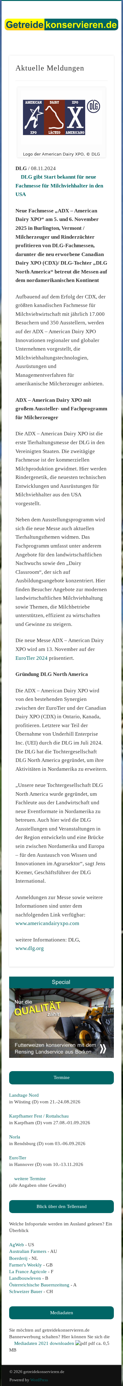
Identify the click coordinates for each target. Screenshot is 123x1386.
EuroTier (17, 1157)
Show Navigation (98, 57)
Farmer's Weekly (25, 1264)
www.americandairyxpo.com (47, 923)
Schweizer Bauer (25, 1291)
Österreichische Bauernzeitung (39, 1284)
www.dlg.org (29, 948)
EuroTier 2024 (31, 658)
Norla (14, 1136)
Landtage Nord (24, 1095)
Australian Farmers (27, 1251)
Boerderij (18, 1258)
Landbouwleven (25, 1278)
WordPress (39, 1379)
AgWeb (16, 1244)
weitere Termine (29, 1178)
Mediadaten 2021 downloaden (43, 1343)
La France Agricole (28, 1271)
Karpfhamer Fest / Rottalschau (39, 1116)
